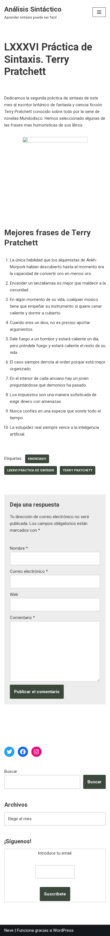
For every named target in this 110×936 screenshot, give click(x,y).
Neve (9, 930)
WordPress (63, 930)
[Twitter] (9, 752)
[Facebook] (23, 752)
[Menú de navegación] (99, 12)
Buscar (10, 771)
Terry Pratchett (78, 470)
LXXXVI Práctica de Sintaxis (30, 470)
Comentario (22, 617)
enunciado (37, 459)
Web (14, 594)
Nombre (19, 548)
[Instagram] (36, 752)
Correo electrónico (29, 571)
